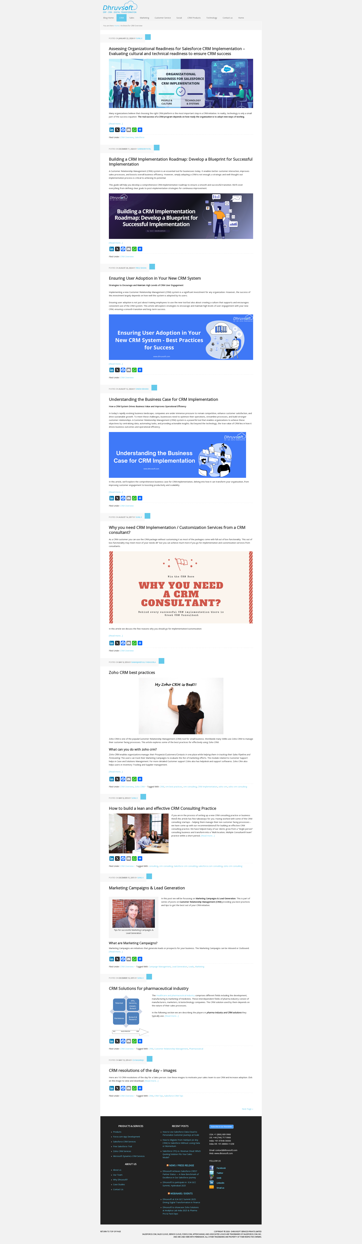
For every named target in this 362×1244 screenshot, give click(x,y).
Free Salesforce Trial (122, 1146)
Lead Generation (179, 966)
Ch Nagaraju (138, 1060)
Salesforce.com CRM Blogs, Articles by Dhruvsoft (181, 7)
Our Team (117, 1174)
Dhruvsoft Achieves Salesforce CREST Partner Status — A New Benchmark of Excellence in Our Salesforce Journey (181, 1174)
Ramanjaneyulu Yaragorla (144, 662)
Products (117, 1131)
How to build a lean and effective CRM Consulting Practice (162, 808)
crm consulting (190, 786)
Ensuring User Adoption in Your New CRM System (155, 278)
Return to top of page (110, 1231)
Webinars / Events (181, 1193)
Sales (131, 17)
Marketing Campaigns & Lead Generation (147, 887)
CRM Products (194, 17)
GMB (219, 1178)
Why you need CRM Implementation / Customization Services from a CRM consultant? (177, 530)
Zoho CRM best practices (132, 672)
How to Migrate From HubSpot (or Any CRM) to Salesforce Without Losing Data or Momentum (181, 1143)
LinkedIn (220, 1183)
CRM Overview (127, 137)
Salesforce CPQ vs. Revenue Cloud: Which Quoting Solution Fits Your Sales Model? (182, 1154)
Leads (191, 966)
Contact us (228, 17)
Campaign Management (160, 966)
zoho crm (222, 786)
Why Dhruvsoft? (120, 1179)
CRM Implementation (207, 786)
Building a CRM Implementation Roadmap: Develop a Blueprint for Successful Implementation (181, 161)
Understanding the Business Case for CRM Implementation (163, 399)
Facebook (221, 1168)
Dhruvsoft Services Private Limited (246, 1231)
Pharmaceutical (196, 1048)
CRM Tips (158, 1095)
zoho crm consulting (237, 786)
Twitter (220, 1173)
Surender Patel (144, 149)
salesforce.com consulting (210, 866)
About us (117, 1170)
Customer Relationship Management (171, 1048)
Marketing (144, 17)
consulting (153, 866)
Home (241, 17)
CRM (121, 17)
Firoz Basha (141, 268)
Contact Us (118, 1189)
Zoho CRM (140, 786)
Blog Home (108, 17)
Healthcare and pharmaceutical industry (175, 995)
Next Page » (247, 1109)
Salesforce (139, 137)
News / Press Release (181, 1165)
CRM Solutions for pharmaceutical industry (148, 988)
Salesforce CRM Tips (173, 1095)
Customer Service (163, 17)
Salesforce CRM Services (124, 1141)
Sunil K (139, 38)
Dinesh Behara (142, 389)
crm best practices (173, 786)
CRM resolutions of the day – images (142, 1070)
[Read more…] (116, 123)
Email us (220, 1187)
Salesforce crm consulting (185, 866)
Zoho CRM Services (122, 1151)
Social (179, 17)
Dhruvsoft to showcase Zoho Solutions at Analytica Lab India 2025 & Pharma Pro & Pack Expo (181, 1210)
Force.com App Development (126, 1136)
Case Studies (119, 1184)
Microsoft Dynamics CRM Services (129, 1156)
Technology (211, 17)
